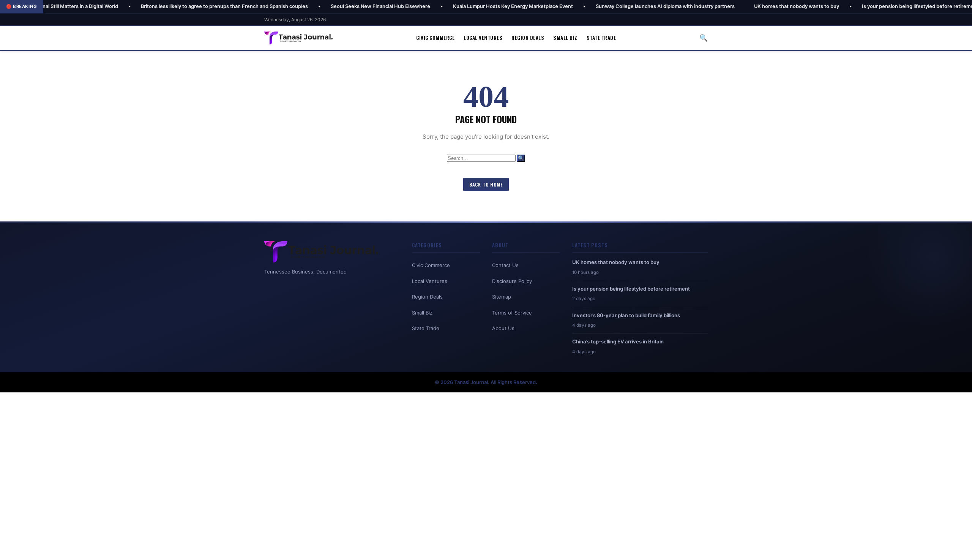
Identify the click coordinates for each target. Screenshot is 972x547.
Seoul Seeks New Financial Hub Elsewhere (351, 6)
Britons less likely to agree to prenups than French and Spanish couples (195, 6)
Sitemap (501, 297)
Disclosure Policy (512, 281)
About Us (503, 328)
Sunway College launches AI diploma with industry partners (635, 6)
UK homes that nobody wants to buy (767, 6)
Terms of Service (512, 313)
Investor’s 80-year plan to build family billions (626, 315)
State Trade (601, 37)
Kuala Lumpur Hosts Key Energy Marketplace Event (484, 6)
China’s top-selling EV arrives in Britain (618, 341)
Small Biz (565, 37)
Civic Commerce (435, 37)
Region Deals (527, 37)
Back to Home (486, 184)
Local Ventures (483, 37)
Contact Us (505, 265)
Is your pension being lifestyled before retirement (891, 6)
